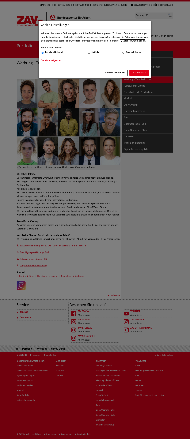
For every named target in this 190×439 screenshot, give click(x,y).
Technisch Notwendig (55, 52)
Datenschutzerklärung (133, 41)
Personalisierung (133, 52)
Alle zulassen (139, 73)
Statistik (95, 52)
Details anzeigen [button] (49, 60)
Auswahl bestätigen (115, 73)
